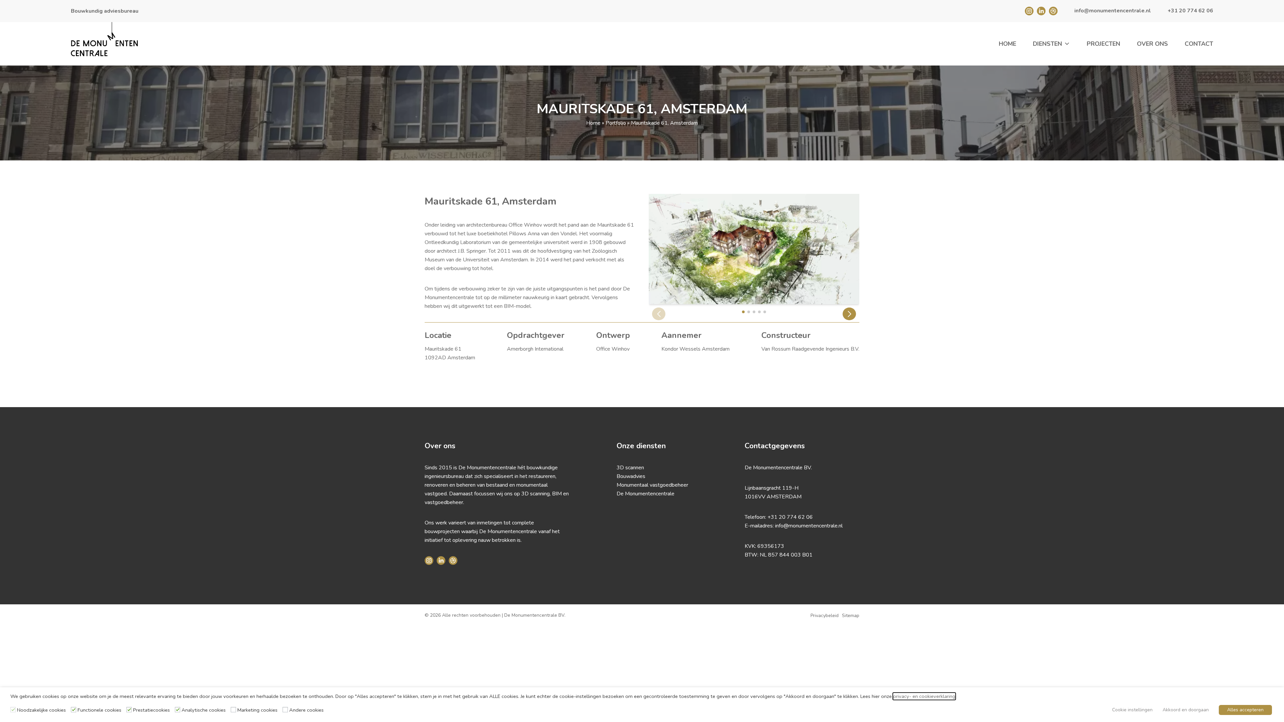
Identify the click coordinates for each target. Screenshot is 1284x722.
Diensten (1047, 44)
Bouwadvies (631, 476)
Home (1007, 44)
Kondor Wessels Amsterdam (695, 349)
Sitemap (850, 615)
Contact (1199, 44)
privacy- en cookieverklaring (924, 696)
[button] (849, 314)
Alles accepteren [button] (1245, 710)
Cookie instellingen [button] (1132, 710)
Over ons (1152, 44)
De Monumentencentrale (645, 493)
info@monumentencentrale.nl (809, 525)
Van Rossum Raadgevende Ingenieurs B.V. (810, 349)
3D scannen (630, 467)
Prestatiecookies (151, 710)
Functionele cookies (99, 710)
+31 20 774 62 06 (790, 517)
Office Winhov (613, 349)
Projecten (1103, 44)
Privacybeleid (825, 615)
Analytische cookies (204, 710)
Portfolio (616, 123)
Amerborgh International (535, 349)
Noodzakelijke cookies (41, 710)
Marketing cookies (257, 710)
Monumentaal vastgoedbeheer (652, 485)
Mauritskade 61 (443, 349)
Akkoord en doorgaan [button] (1186, 710)
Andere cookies (306, 710)
